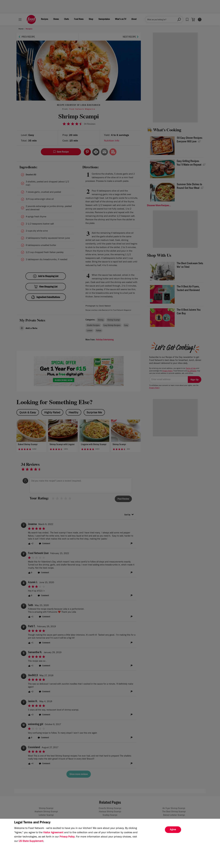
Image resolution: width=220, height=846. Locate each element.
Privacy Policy (67, 837)
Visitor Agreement (53, 832)
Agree (173, 829)
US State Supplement (31, 841)
